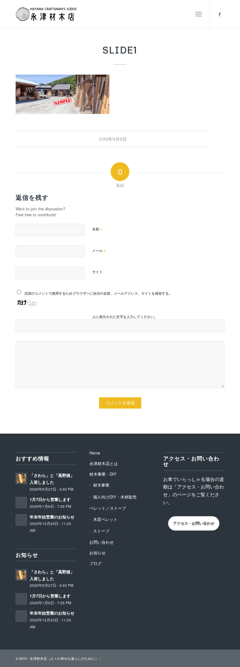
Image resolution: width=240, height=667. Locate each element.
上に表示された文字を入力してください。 (125, 316)
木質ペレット (105, 519)
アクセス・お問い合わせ (193, 523)
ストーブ (101, 531)
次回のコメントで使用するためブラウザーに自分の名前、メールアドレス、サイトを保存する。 (98, 293)
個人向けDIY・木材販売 (115, 497)
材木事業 (101, 485)
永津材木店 (38, 658)
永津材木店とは (103, 463)
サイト (97, 271)
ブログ (95, 563)
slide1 (120, 50)
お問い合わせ (101, 542)
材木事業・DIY (103, 474)
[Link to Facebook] (219, 14)
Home (94, 453)
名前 (97, 229)
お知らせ (97, 553)
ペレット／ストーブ (107, 508)
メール (99, 250)
